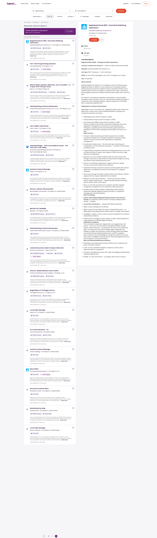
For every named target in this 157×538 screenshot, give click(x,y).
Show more (33, 56)
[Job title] (50, 11)
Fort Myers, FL (35, 22)
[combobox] (51, 11)
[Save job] (73, 41)
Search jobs (27, 22)
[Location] (92, 11)
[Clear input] (70, 11)
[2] (56, 536)
